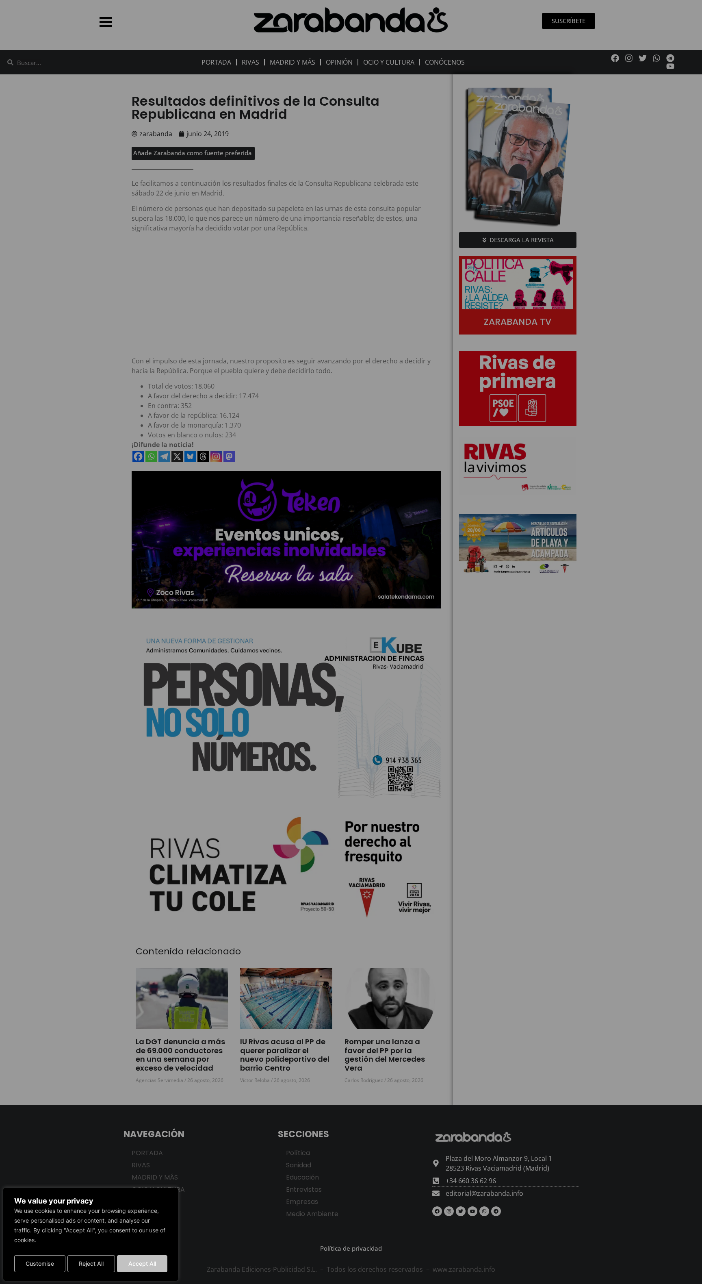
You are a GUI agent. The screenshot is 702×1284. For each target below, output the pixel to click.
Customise (40, 1263)
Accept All (142, 1263)
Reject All (91, 1263)
